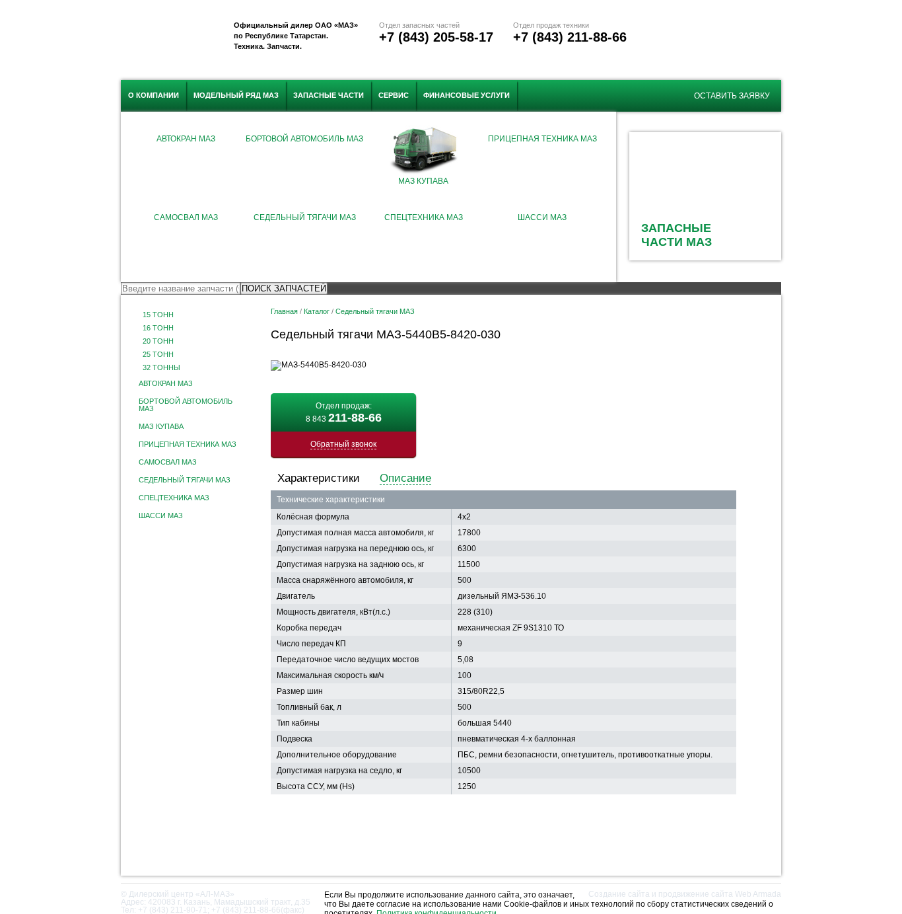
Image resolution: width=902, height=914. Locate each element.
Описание (405, 478)
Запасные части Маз (676, 234)
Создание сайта (619, 894)
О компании (153, 95)
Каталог (317, 311)
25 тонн (158, 354)
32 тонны (161, 367)
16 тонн (158, 328)
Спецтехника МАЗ (423, 217)
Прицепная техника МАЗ (542, 138)
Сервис (393, 95)
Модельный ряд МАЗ (236, 95)
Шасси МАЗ (542, 217)
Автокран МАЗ (185, 138)
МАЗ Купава (423, 181)
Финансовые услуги (466, 95)
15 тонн (158, 315)
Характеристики (318, 478)
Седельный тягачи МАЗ (305, 217)
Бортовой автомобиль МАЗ (304, 138)
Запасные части (328, 95)
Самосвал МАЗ (186, 217)
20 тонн (158, 341)
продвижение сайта (695, 894)
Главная (284, 311)
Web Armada (758, 894)
